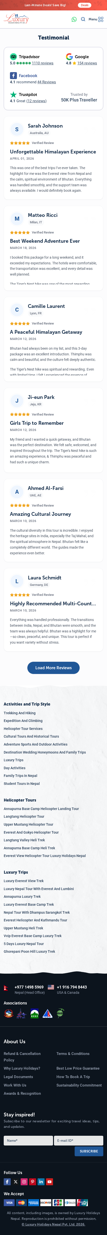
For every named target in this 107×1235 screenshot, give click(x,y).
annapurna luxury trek (22, 897)
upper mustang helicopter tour (28, 824)
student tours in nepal (22, 784)
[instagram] (24, 1181)
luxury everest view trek (24, 881)
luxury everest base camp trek (29, 904)
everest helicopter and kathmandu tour (35, 920)
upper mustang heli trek (23, 928)
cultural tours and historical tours (31, 736)
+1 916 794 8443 (72, 987)
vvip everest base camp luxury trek (32, 936)
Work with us (15, 1085)
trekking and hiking (20, 713)
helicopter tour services (23, 729)
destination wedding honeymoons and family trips (45, 752)
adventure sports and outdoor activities (35, 744)
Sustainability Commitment (79, 1085)
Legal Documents (18, 1077)
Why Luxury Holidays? (22, 1068)
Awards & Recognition (22, 1093)
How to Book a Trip (73, 1077)
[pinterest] (32, 1181)
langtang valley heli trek (24, 840)
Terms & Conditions (73, 1053)
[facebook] (7, 1181)
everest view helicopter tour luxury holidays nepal (45, 856)
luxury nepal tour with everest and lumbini (39, 889)
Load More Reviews (53, 667)
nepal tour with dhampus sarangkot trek (37, 912)
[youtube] (49, 1181)
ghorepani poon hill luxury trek (29, 951)
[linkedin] (41, 1181)
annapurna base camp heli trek (29, 848)
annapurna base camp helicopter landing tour (41, 809)
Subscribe (89, 1151)
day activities (14, 768)
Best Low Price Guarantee (78, 1068)
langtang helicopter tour (24, 816)
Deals (84, 5)
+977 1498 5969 (29, 987)
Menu (93, 19)
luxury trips (13, 760)
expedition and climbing (23, 721)
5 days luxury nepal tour (24, 944)
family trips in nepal (20, 776)
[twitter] (15, 1181)
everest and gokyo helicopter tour (31, 832)
